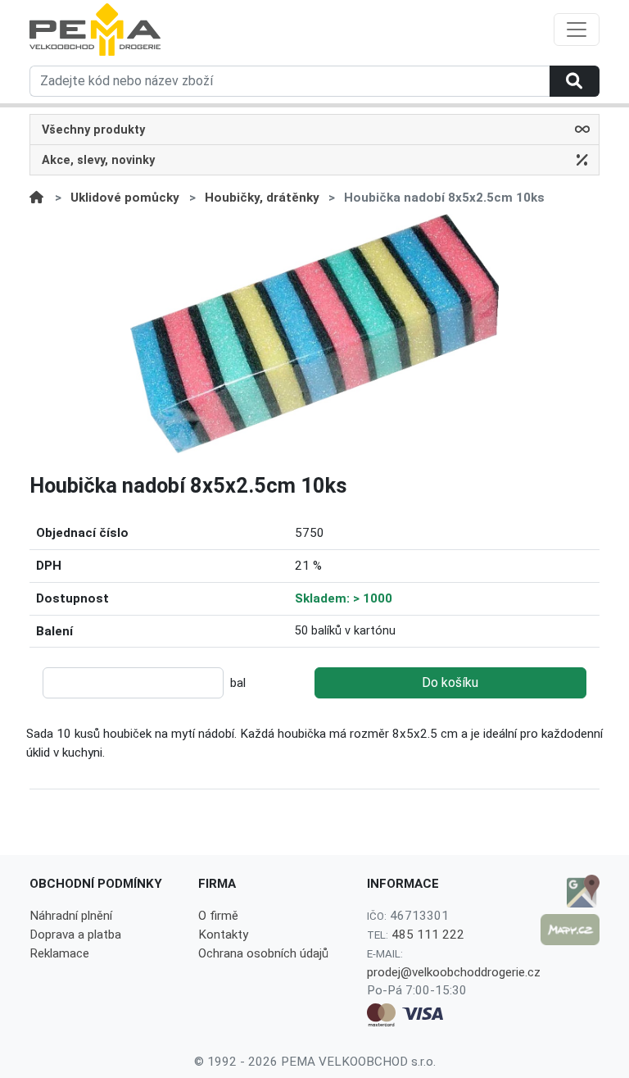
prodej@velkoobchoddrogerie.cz (454, 972)
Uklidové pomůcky (124, 197)
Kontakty (223, 934)
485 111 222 (427, 934)
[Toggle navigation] (577, 29)
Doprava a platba (75, 934)
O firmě (218, 915)
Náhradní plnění (70, 915)
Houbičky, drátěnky (262, 197)
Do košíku (450, 682)
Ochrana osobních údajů (263, 953)
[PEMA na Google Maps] (570, 891)
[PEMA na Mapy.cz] (570, 929)
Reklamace (59, 953)
